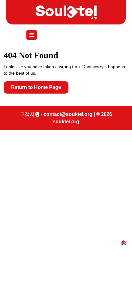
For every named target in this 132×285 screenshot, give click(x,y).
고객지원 (30, 114)
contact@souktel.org (68, 114)
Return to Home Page (39, 89)
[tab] (33, 35)
